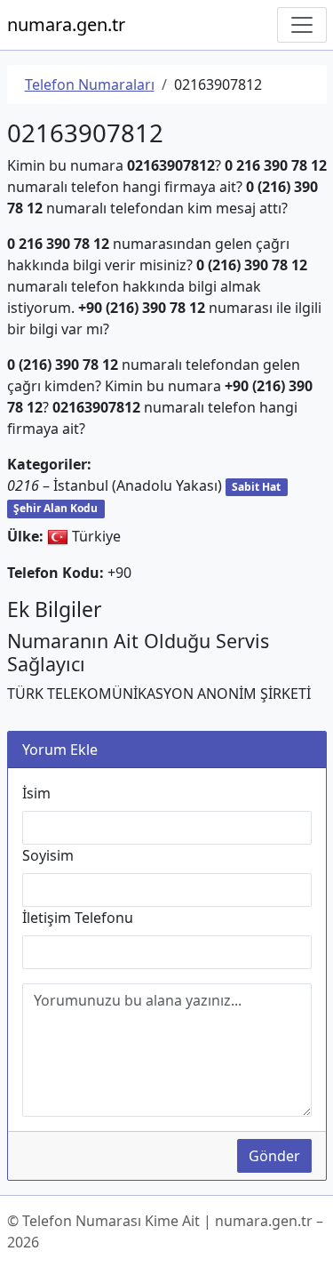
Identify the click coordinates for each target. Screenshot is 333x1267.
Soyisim (48, 855)
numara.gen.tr (66, 24)
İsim (36, 793)
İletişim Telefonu (77, 917)
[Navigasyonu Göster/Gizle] (302, 25)
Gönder (274, 1156)
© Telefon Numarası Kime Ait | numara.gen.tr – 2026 (165, 1231)
